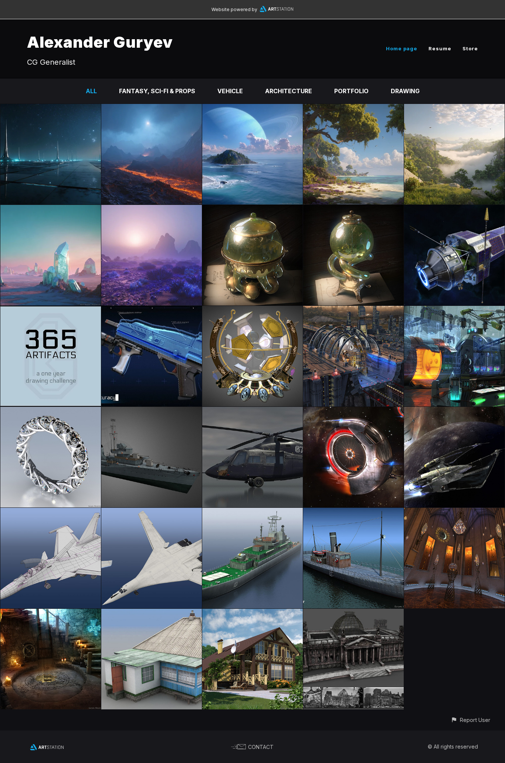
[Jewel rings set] (50, 412)
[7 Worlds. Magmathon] (151, 109)
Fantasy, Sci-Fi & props (157, 91)
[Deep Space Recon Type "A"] (454, 210)
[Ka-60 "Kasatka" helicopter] (252, 412)
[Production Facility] (353, 311)
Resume (439, 48)
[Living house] (252, 614)
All (91, 91)
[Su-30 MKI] (50, 513)
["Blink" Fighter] (353, 412)
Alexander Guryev (100, 42)
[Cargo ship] (353, 513)
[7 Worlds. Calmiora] (151, 210)
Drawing (405, 91)
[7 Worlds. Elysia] (353, 109)
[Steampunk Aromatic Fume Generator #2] (252, 210)
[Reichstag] (353, 614)
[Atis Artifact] (252, 311)
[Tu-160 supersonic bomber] (151, 513)
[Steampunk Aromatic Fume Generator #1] (353, 210)
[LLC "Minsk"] (252, 513)
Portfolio (351, 91)
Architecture (288, 91)
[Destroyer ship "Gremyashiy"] (151, 412)
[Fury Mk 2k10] (454, 412)
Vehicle (230, 91)
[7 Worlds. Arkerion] (50, 109)
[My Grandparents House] (151, 614)
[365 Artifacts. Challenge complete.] (50, 311)
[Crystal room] (454, 513)
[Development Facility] (454, 311)
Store (470, 48)
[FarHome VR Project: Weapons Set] (151, 311)
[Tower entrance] (50, 614)
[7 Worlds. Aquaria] (252, 109)
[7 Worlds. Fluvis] (454, 109)
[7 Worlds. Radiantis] (50, 210)
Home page (401, 48)
